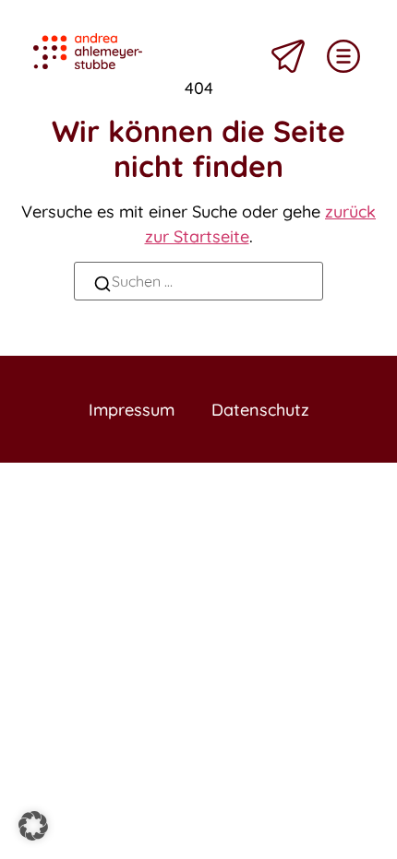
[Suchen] (102, 286)
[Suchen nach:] (198, 281)
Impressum (131, 409)
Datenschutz (260, 409)
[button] (33, 826)
